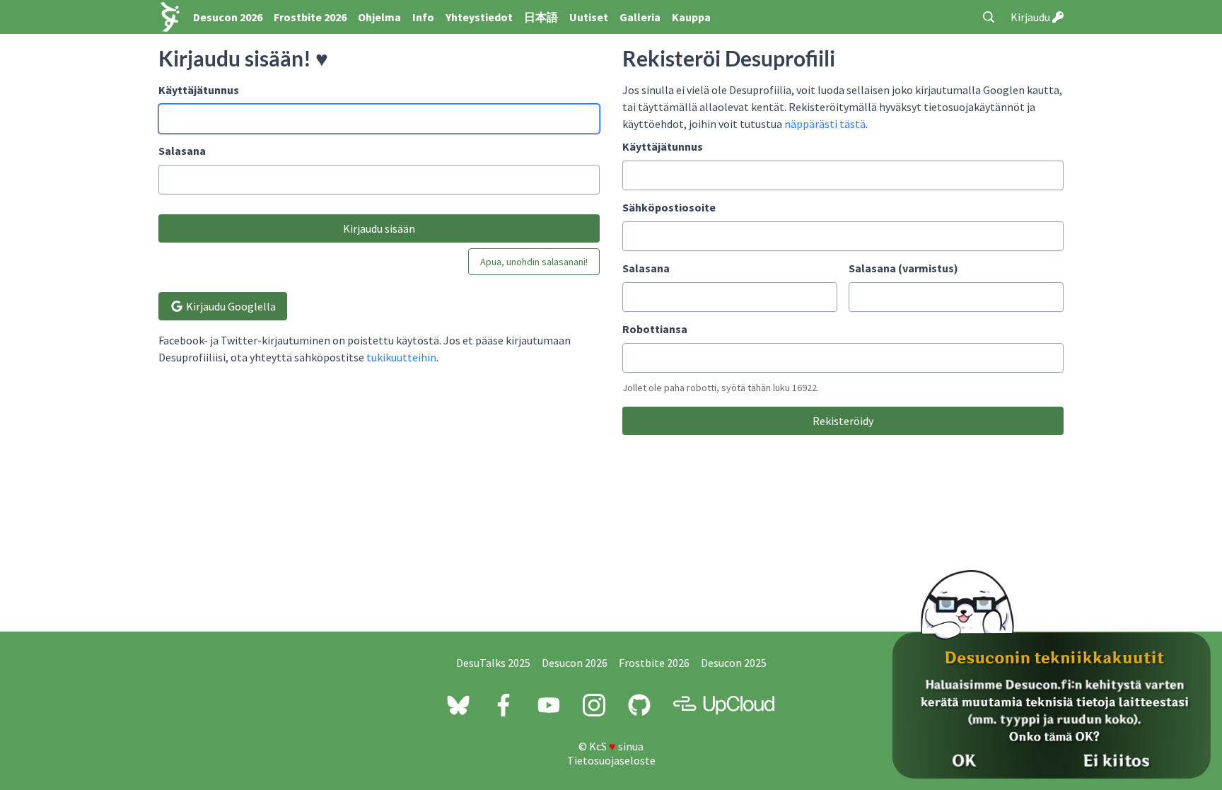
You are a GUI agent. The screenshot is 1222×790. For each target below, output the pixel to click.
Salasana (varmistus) (903, 268)
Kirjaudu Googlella (230, 306)
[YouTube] (548, 705)
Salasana (182, 151)
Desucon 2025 (734, 663)
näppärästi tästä (825, 124)
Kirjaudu (1031, 17)
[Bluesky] (458, 705)
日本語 (541, 17)
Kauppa (691, 17)
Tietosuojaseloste (611, 760)
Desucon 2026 (227, 17)
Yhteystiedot (479, 17)
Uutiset (588, 17)
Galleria (640, 17)
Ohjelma (379, 17)
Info (423, 17)
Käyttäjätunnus (198, 90)
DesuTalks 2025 (493, 663)
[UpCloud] (724, 705)
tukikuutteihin (401, 357)
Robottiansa (654, 329)
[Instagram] (594, 705)
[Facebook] (503, 705)
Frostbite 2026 (310, 17)
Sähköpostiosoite (669, 207)
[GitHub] (639, 705)
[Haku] (988, 16)
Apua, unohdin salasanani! (534, 261)
